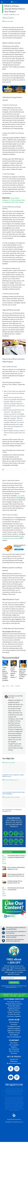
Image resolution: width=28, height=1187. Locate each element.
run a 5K (20, 495)
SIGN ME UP (14, 982)
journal (12, 685)
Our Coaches (14, 1045)
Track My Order (14, 1006)
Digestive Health (14, 1030)
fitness (7, 685)
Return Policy (14, 1010)
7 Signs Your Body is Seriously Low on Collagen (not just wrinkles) (5, 674)
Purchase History (14, 1002)
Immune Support (14, 1028)
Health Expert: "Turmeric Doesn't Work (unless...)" (13, 672)
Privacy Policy (19, 987)
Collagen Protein (14, 1026)
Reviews (14, 1053)
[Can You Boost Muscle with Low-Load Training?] (14, 784)
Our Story (14, 1043)
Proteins (14, 1024)
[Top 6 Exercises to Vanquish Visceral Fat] (14, 802)
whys (17, 371)
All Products (14, 1022)
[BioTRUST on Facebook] (11, 1069)
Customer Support (14, 1016)
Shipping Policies (14, 1008)
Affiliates (14, 1061)
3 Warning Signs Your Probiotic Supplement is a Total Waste (23, 673)
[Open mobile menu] (2, 1)
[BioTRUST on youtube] (11, 1078)
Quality (14, 1047)
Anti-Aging (14, 1035)
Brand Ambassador (14, 1063)
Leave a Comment (8, 17)
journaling (17, 685)
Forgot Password (14, 1012)
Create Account (14, 1014)
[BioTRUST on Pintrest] (17, 1078)
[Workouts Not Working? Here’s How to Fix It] (14, 767)
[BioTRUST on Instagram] (17, 1069)
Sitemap (7, 1121)
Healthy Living (14, 1032)
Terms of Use (20, 1121)
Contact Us (14, 1059)
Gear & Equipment (14, 1037)
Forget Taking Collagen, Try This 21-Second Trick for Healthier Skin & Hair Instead (13, 200)
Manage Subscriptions (14, 1004)
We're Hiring (14, 1051)
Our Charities (14, 1049)
